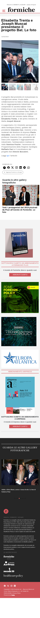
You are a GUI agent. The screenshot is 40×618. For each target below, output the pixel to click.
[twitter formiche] (8, 586)
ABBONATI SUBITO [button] (20, 275)
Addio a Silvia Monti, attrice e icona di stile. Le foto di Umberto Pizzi (18, 491)
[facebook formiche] (4, 586)
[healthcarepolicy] (20, 576)
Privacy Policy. (17, 593)
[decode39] (20, 570)
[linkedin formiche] (14, 586)
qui (8, 156)
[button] (4, 10)
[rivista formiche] (20, 396)
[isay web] (13, 595)
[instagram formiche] (11, 586)
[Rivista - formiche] (20, 557)
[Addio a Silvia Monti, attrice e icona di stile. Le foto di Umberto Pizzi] (20, 473)
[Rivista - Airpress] (20, 563)
